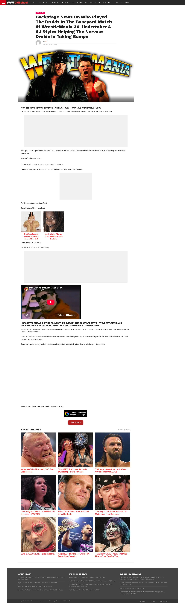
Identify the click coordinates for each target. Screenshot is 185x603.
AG (46, 41)
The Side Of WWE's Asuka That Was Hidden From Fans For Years (111, 555)
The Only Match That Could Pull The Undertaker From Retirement (111, 512)
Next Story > (76, 422)
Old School (95, 3)
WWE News (43, 3)
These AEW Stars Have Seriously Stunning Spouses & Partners (72, 470)
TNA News (65, 3)
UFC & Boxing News (79, 3)
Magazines (107, 3)
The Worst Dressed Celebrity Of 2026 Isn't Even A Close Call (31, 236)
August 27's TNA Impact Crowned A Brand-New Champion (73, 555)
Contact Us (163, 601)
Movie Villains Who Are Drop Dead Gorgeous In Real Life (54, 236)
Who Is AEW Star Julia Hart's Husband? (38, 554)
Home (33, 3)
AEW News (55, 3)
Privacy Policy (143, 601)
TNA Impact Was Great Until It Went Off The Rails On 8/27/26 (111, 470)
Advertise (154, 601)
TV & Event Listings (122, 3)
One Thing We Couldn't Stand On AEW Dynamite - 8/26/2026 (38, 512)
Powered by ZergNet (124, 429)
